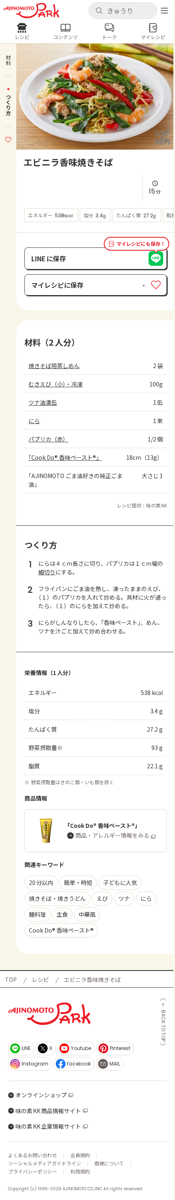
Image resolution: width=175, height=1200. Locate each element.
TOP (11, 979)
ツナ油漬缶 (42, 402)
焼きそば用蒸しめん (54, 366)
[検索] (99, 11)
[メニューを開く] (164, 10)
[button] (123, 10)
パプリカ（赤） (48, 439)
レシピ (40, 979)
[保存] (8, 138)
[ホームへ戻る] (31, 10)
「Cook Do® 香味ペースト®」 (65, 457)
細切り (46, 572)
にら (34, 421)
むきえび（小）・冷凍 (55, 384)
